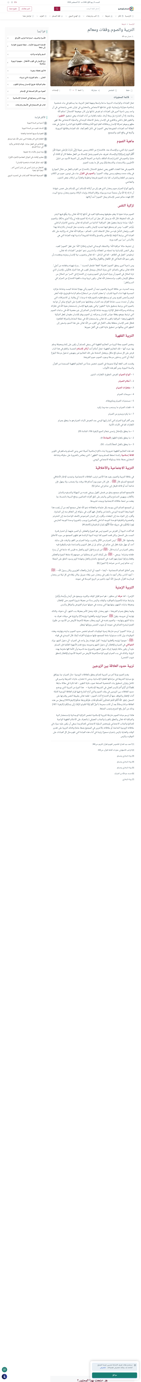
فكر (119, 16)
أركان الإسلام (82, 349)
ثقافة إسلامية (127, 455)
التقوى (61, 116)
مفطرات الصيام (123, 388)
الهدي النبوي (73, 16)
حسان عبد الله (126, 36)
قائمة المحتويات (121, 97)
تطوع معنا (13, 8)
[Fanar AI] (4, 1376)
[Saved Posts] (8, 2)
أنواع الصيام (124, 375)
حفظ (128, 90)
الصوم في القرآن (86, 174)
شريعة (107, 16)
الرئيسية (128, 16)
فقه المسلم (56, 16)
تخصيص (103, 1367)
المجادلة (106, 438)
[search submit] (57, 9)
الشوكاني (130, 645)
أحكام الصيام (124, 381)
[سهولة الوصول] (12, 2)
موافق (114, 1375)
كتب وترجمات (91, 16)
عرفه (120, 596)
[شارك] (4, 1370)
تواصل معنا (27, 16)
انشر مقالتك (25, 8)
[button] (76, 90)
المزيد (42, 16)
